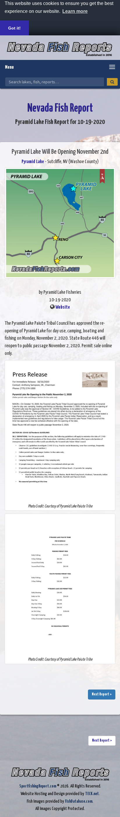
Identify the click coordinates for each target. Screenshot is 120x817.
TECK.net (92, 794)
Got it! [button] (14, 28)
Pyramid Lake (33, 161)
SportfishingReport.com (37, 786)
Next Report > (102, 694)
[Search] (112, 82)
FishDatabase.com (78, 801)
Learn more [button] (75, 11)
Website (62, 307)
